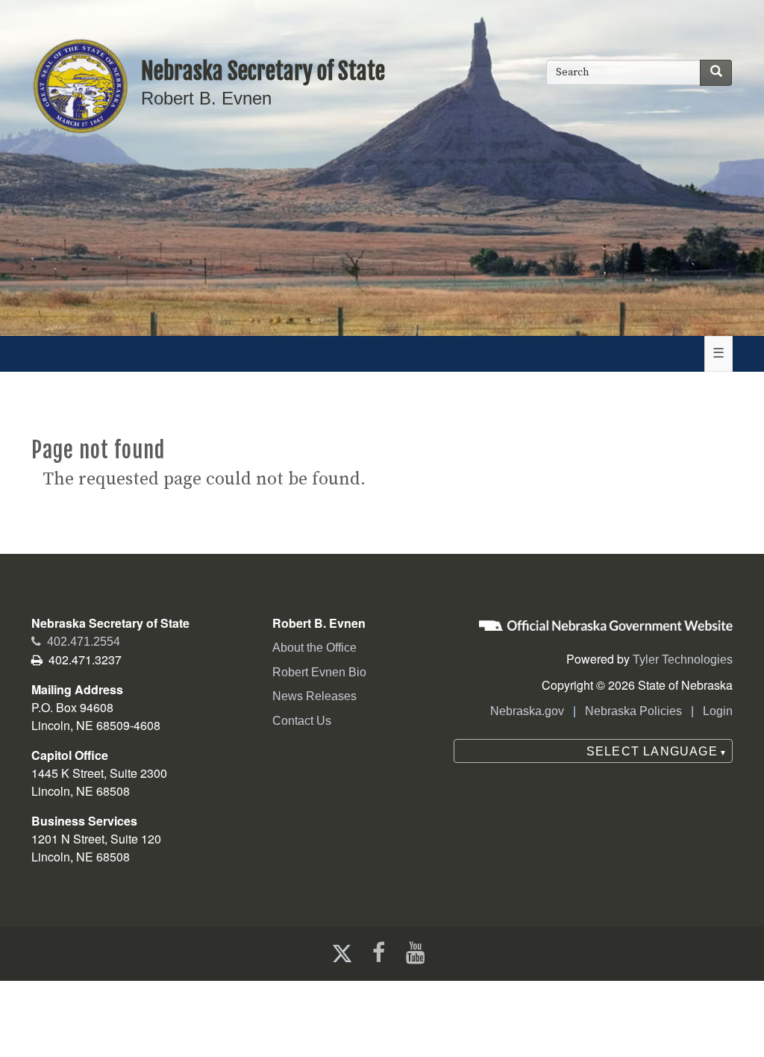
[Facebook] (377, 953)
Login (718, 711)
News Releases (314, 696)
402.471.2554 (75, 641)
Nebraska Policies (633, 711)
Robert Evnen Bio (319, 672)
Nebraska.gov (527, 711)
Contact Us (301, 720)
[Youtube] (418, 953)
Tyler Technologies (683, 659)
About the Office (314, 647)
